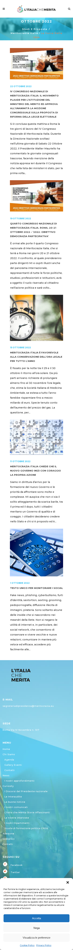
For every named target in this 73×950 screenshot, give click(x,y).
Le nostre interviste (16, 817)
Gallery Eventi (13, 765)
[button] (67, 882)
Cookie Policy (27, 945)
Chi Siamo (9, 754)
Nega (36, 927)
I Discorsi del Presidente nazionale (26, 791)
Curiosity (8, 786)
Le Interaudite (13, 796)
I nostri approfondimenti (19, 780)
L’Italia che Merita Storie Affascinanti (27, 812)
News (6, 775)
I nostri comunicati (16, 807)
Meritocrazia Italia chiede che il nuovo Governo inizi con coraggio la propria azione (35, 470)
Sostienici (9, 839)
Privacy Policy (43, 945)
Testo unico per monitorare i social (36, 588)
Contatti (9, 770)
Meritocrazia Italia (24, 33)
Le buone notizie (14, 802)
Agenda (9, 759)
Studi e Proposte (34, 29)
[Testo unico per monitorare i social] (36, 553)
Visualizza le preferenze (36, 937)
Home (6, 749)
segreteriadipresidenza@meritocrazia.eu (28, 706)
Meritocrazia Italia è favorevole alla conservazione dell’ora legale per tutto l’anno (36, 356)
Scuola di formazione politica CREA (26, 828)
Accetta (36, 918)
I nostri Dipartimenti (17, 823)
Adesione (8, 833)
